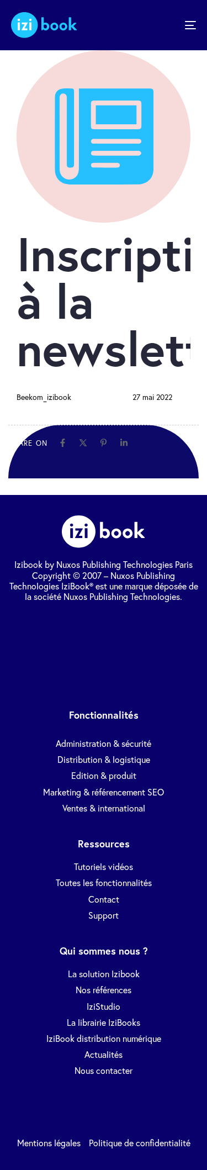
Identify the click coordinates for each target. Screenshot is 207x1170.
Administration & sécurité (103, 743)
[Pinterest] (103, 443)
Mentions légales (49, 1142)
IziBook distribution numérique (103, 1038)
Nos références (103, 989)
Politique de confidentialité (139, 1142)
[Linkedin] (124, 443)
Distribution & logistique (103, 759)
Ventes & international (103, 808)
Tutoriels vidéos (103, 866)
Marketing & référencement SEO (103, 792)
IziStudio (103, 1006)
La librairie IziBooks (103, 1022)
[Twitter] (81, 626)
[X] (83, 443)
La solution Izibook (104, 973)
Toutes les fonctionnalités (104, 882)
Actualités (103, 1054)
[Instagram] (103, 658)
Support (103, 915)
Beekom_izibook (44, 397)
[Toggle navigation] (165, 25)
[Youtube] (169, 626)
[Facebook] (63, 443)
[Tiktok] (59, 658)
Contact (103, 899)
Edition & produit (103, 775)
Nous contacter (103, 1070)
